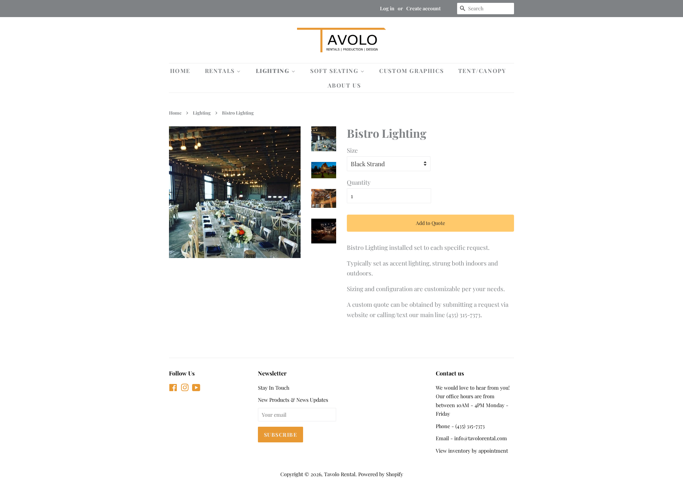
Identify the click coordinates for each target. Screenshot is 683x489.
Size (352, 150)
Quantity (359, 182)
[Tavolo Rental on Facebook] (173, 388)
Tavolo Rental (339, 474)
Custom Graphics (411, 70)
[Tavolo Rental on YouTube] (196, 388)
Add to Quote (430, 223)
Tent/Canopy (482, 70)
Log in (387, 8)
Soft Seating (335, 70)
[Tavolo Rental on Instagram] (185, 388)
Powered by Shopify (380, 474)
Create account (423, 8)
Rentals (221, 70)
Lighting (273, 70)
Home (180, 70)
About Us (344, 85)
